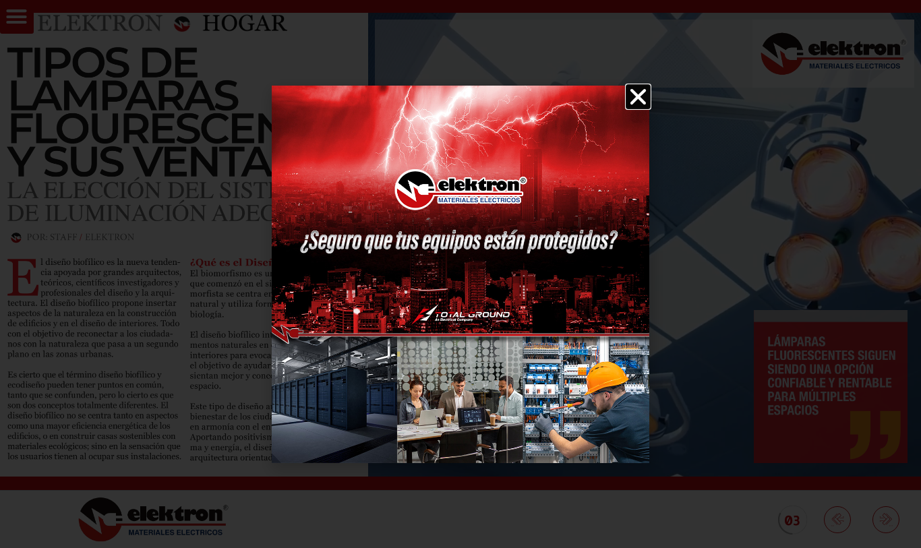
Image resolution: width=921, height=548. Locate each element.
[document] (460, 274)
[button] (638, 97)
